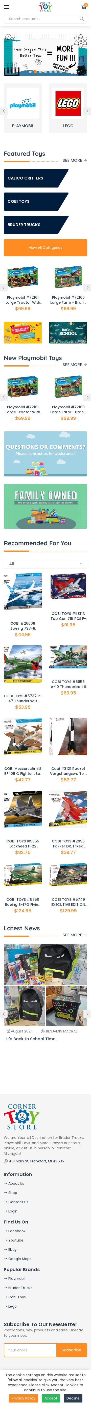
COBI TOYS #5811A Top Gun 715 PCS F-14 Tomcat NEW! (68, 618)
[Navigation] (6, 7)
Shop (12, 1192)
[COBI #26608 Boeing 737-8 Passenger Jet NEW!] (23, 591)
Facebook (16, 1231)
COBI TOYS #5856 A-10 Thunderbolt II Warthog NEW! (68, 686)
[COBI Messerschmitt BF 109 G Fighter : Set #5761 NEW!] (23, 736)
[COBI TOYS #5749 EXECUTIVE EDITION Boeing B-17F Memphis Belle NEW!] (68, 874)
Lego (12, 1306)
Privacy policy (23, 1398)
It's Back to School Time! (31, 1039)
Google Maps (19, 1258)
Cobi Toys (16, 1297)
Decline (73, 1398)
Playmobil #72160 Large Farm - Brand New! (68, 302)
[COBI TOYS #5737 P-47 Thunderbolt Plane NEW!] (23, 664)
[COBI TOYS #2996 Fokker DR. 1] (68, 809)
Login (12, 1211)
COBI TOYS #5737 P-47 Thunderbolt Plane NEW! (23, 701)
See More (73, 160)
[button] (30, 72)
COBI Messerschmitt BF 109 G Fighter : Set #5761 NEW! (22, 773)
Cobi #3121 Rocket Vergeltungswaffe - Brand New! (68, 773)
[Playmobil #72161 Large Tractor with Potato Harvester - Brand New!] (23, 277)
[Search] (81, 19)
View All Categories (45, 247)
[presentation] (4, 111)
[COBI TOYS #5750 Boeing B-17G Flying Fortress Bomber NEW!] (23, 874)
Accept (50, 1398)
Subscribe (71, 1350)
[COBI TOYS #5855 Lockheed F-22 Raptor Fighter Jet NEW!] (23, 809)
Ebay (12, 1249)
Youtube (15, 1240)
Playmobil (16, 1278)
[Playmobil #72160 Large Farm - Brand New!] (68, 277)
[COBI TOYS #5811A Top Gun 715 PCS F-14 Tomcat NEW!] (68, 586)
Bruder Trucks (19, 1287)
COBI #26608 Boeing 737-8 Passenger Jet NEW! (23, 628)
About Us (15, 1183)
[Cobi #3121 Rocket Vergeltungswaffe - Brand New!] (68, 736)
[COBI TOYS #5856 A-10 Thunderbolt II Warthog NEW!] (68, 656)
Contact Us (17, 1201)
